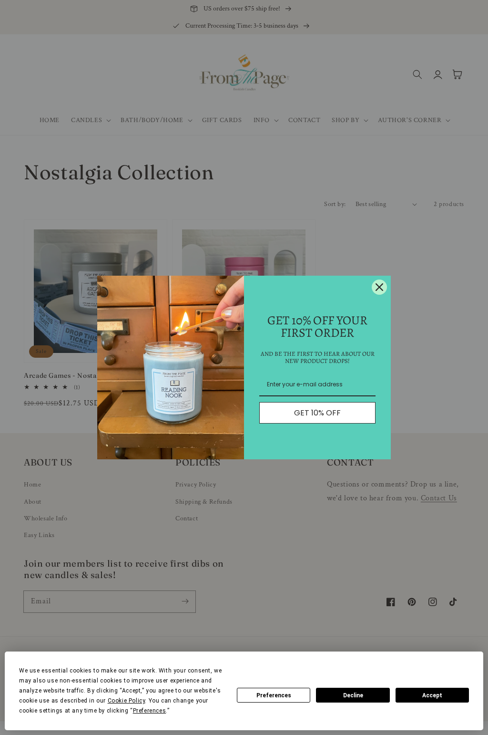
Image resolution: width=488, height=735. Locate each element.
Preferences (273, 695)
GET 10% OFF (317, 412)
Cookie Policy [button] (126, 700)
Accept (432, 695)
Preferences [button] (149, 710)
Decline (353, 695)
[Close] (379, 287)
